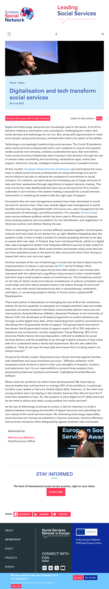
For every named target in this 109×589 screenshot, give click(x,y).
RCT (61, 266)
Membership (13, 539)
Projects (11, 557)
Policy (9, 548)
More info (16, 586)
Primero (86, 212)
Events (9, 566)
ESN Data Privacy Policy (89, 542)
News (22, 82)
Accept (78, 577)
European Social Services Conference (47, 169)
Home (13, 82)
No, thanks (90, 577)
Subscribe (56, 492)
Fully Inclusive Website (88, 539)
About (9, 530)
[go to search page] (103, 34)
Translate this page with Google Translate (28, 118)
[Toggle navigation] (9, 34)
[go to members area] (56, 34)
